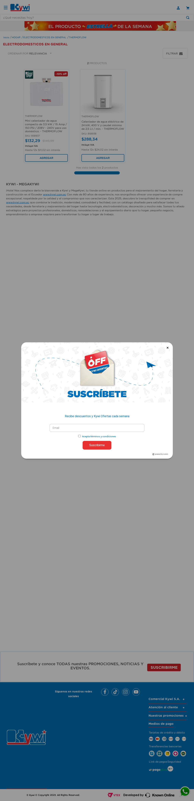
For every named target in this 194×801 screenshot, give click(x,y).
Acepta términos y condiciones (99, 436)
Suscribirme (97, 445)
